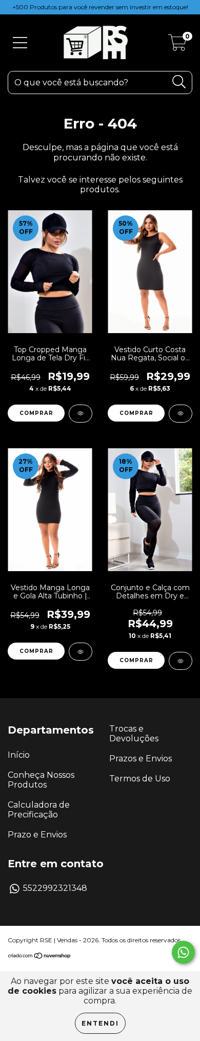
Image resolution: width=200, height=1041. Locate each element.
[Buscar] (179, 82)
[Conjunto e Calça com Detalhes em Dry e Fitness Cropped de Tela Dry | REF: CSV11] (180, 661)
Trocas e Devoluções (133, 733)
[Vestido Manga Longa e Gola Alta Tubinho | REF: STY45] (80, 652)
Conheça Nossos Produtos (41, 780)
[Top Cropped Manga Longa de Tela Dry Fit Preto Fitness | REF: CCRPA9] (80, 414)
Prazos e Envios (140, 758)
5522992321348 (55, 888)
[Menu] (20, 43)
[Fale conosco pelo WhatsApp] (183, 952)
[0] (177, 46)
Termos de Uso (139, 778)
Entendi (100, 1023)
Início (19, 755)
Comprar (36, 413)
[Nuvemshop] (40, 957)
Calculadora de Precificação (39, 809)
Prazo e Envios (37, 834)
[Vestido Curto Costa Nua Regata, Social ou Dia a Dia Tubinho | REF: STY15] (180, 414)
